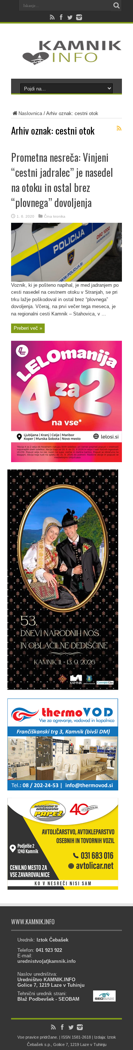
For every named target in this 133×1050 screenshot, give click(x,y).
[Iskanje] (116, 5)
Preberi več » (28, 328)
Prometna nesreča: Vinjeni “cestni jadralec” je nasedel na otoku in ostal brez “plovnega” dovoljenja (62, 180)
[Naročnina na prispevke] (119, 128)
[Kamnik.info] (66, 60)
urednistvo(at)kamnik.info (46, 961)
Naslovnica (30, 113)
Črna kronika (54, 216)
